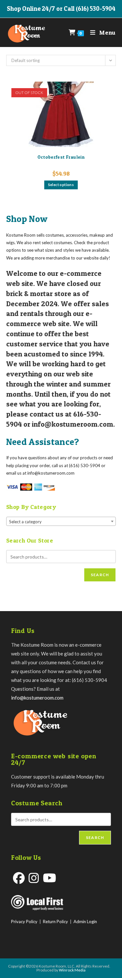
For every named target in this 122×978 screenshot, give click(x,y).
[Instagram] (34, 878)
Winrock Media (72, 970)
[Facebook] (19, 878)
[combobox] (61, 521)
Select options (61, 184)
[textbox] (61, 521)
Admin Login (85, 921)
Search (100, 574)
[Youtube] (49, 878)
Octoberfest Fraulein (61, 157)
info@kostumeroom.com (37, 698)
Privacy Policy (24, 921)
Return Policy (55, 921)
